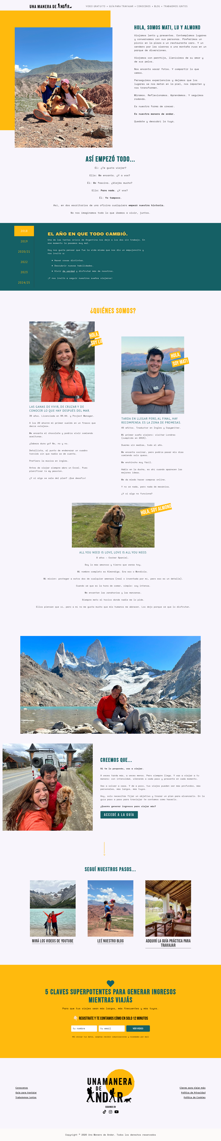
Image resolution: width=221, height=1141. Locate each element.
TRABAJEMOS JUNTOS (176, 6)
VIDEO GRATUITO (96, 6)
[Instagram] (110, 1112)
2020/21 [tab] (24, 251)
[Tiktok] (104, 1112)
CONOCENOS (144, 6)
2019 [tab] (24, 241)
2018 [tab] (24, 231)
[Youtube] (117, 1112)
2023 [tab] (24, 272)
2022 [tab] (24, 262)
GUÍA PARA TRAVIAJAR (121, 6)
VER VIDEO (138, 1028)
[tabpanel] (97, 253)
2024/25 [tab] (24, 282)
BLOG (157, 6)
